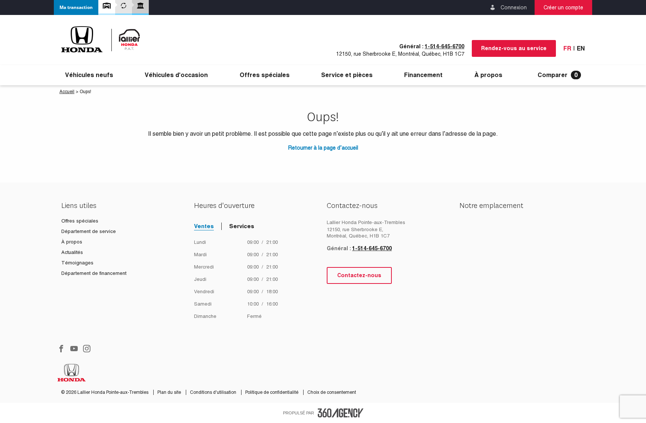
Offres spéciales (265, 75)
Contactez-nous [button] (359, 275)
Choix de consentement (331, 392)
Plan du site (169, 392)
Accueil (66, 91)
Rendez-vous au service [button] (514, 48)
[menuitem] (89, 75)
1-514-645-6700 (444, 46)
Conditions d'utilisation (213, 392)
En (581, 48)
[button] (76, 7)
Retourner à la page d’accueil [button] (323, 148)
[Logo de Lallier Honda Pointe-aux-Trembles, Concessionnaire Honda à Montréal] (104, 39)
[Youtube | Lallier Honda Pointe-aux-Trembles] (74, 349)
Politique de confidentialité (272, 392)
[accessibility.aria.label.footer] (340, 412)
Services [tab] (241, 226)
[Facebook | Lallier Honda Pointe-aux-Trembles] (61, 349)
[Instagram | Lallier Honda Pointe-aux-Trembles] (86, 349)
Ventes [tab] (204, 226)
